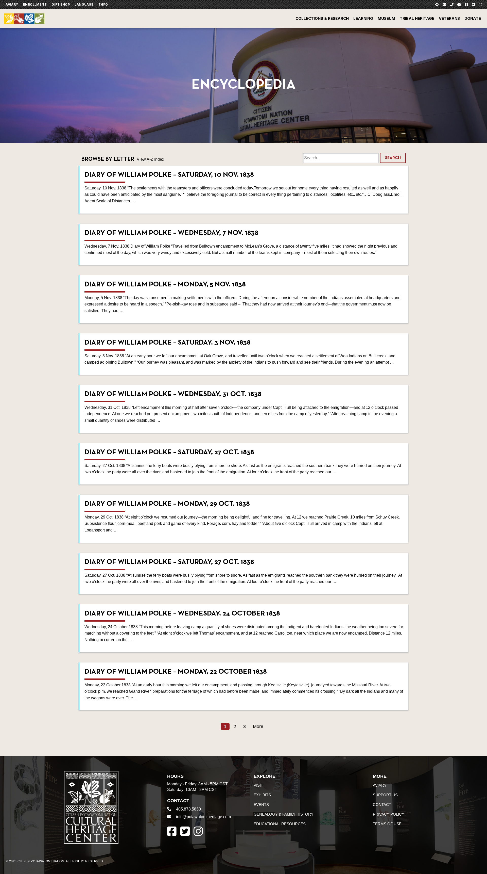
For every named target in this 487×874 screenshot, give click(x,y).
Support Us (385, 795)
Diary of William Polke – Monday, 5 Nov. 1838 (165, 284)
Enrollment (35, 4)
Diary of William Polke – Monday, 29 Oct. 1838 (167, 504)
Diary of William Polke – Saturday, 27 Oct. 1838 (169, 452)
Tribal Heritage (417, 18)
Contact (382, 804)
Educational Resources (280, 824)
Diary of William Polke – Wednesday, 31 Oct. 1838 (173, 394)
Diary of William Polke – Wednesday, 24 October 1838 (182, 613)
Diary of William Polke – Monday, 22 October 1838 (175, 672)
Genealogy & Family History (284, 814)
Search (393, 158)
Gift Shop (60, 4)
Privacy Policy (388, 814)
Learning (363, 18)
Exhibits (262, 795)
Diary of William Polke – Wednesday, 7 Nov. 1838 (171, 233)
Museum (386, 18)
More (258, 726)
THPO (103, 4)
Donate (472, 18)
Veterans (449, 18)
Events (261, 804)
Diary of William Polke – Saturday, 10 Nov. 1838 (169, 175)
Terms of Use (387, 824)
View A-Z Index (150, 159)
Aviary (12, 4)
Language (84, 4)
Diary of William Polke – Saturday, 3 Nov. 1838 (167, 342)
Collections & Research (322, 18)
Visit (258, 785)
